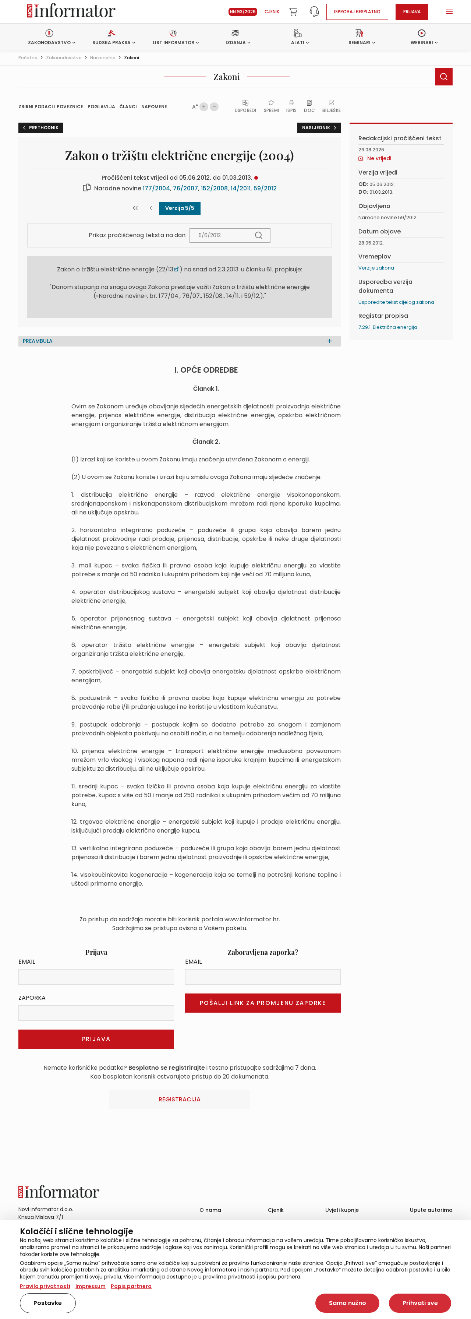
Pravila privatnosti (45, 1286)
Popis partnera (131, 1286)
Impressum (90, 1286)
